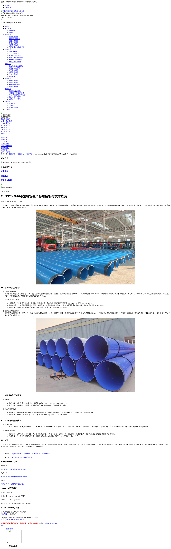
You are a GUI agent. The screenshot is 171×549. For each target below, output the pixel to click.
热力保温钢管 (13, 74)
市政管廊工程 (5, 119)
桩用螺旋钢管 (13, 87)
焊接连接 (4, 137)
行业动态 (12, 105)
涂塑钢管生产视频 (15, 91)
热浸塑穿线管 (13, 45)
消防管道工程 (5, 127)
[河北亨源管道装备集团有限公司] (13, 11)
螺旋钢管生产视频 (15, 97)
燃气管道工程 (5, 133)
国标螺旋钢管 (13, 80)
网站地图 (8, 7)
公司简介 (12, 30)
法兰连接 (4, 141)
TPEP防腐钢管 (14, 53)
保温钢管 (8, 64)
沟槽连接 (4, 139)
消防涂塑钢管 (13, 41)
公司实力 (12, 32)
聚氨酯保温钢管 (14, 68)
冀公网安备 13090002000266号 (13, 520)
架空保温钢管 (13, 70)
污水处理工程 (5, 123)
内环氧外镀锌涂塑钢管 (17, 47)
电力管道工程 (5, 131)
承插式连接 (5, 148)
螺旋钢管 (8, 78)
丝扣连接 (4, 150)
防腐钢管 (8, 49)
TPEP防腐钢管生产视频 (17, 95)
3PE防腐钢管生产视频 (16, 93)
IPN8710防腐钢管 (15, 55)
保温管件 (12, 76)
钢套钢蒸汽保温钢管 (16, 66)
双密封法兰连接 (6, 146)
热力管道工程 (5, 125)
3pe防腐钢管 (13, 51)
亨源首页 (12, 154)
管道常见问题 (13, 107)
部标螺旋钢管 (13, 82)
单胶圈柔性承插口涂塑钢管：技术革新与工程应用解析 (30, 454)
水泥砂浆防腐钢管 (15, 62)
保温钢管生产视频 (15, 99)
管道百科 (12, 103)
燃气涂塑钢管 (13, 43)
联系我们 (8, 5)
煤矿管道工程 (5, 129)
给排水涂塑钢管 (14, 39)
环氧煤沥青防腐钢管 (16, 57)
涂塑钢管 (8, 34)
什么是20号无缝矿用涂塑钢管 (21, 457)
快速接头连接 (5, 152)
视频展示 (8, 89)
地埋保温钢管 (13, 72)
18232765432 (9, 529)
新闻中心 (8, 101)
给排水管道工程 (6, 121)
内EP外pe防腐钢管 (15, 59)
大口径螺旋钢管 (14, 84)
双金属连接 (5, 144)
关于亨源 (8, 28)
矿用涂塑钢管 (13, 37)
